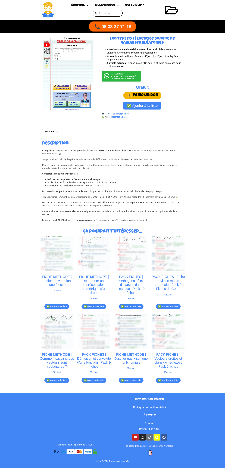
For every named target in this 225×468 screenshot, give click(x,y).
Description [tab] (49, 131)
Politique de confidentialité (149, 407)
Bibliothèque (105, 5)
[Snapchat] (157, 437)
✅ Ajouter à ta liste (142, 106)
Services (78, 5)
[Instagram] (142, 437)
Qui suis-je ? (134, 5)
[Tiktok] (149, 437)
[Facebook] (164, 437)
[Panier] (171, 10)
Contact (149, 423)
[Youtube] (135, 437)
